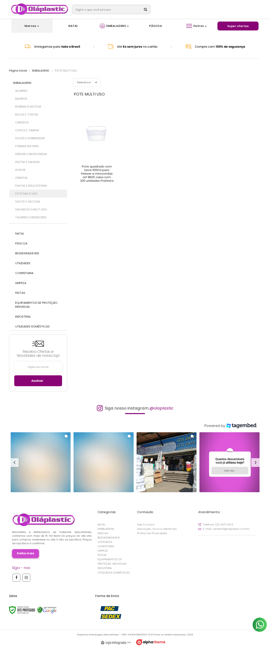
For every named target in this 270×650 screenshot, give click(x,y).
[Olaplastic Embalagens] (40, 9)
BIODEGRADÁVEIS (109, 537)
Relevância (84, 82)
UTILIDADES (105, 542)
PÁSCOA (103, 533)
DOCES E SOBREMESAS (30, 138)
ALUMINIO (21, 91)
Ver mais (97, 178)
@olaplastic (161, 408)
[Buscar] (145, 9)
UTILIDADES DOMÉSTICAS (114, 572)
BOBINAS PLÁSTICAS (28, 107)
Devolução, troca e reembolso (157, 529)
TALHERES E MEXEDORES (30, 217)
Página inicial (18, 71)
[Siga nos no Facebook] (16, 578)
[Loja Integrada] (116, 643)
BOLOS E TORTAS (26, 114)
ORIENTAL (21, 178)
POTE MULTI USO (26, 194)
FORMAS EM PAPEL (27, 146)
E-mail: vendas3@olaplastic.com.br (226, 529)
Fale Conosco (146, 524)
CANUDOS (22, 122)
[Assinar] (38, 380)
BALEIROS (21, 99)
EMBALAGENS (41, 71)
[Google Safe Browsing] (47, 609)
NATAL (102, 524)
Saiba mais (25, 553)
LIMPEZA (103, 551)
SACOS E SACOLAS (27, 201)
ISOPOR (20, 170)
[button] (41, 462)
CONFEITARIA (106, 546)
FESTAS (102, 555)
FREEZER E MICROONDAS (31, 154)
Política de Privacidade (152, 533)
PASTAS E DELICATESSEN (31, 186)
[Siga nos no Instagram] (26, 578)
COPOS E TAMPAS (27, 130)
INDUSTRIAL (105, 568)
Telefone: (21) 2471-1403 (217, 524)
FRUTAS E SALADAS (27, 162)
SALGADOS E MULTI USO (31, 209)
